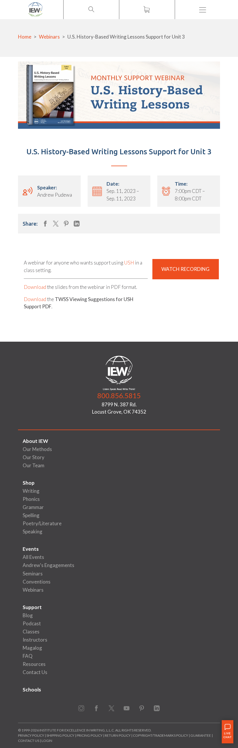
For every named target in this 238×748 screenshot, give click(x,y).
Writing (31, 491)
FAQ (28, 656)
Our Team (33, 465)
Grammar (33, 507)
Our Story (33, 457)
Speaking (32, 531)
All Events (33, 557)
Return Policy (118, 735)
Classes (31, 632)
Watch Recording (185, 269)
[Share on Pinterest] (66, 223)
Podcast (32, 623)
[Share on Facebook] (45, 223)
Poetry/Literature (42, 523)
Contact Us (35, 672)
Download (35, 287)
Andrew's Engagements (48, 565)
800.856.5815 (119, 395)
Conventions (37, 582)
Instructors (35, 640)
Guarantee (201, 735)
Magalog (32, 648)
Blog (28, 615)
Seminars (33, 573)
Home (24, 37)
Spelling (31, 515)
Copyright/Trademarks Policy (160, 735)
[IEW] (35, 9)
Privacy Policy (31, 735)
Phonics (31, 499)
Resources (34, 664)
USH (129, 263)
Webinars (49, 37)
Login (47, 740)
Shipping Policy (60, 735)
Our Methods (37, 449)
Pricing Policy (89, 735)
